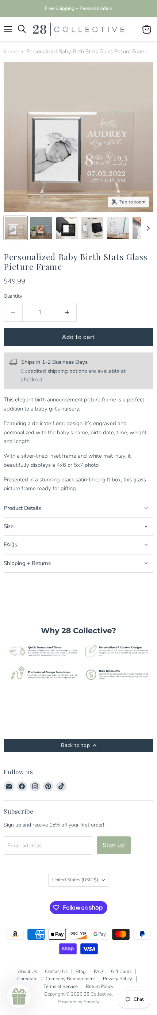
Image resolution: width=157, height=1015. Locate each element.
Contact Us (56, 971)
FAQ (98, 971)
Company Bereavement (70, 979)
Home (11, 52)
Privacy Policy (117, 979)
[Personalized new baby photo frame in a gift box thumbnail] (66, 228)
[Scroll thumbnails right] (147, 228)
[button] (19, 996)
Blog (81, 971)
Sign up (114, 845)
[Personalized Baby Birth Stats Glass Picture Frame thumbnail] (15, 228)
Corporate (27, 979)
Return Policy (100, 986)
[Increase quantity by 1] (67, 312)
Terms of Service (60, 986)
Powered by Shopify (78, 1002)
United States (75, 880)
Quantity (13, 296)
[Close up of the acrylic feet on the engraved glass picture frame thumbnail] (118, 228)
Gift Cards (121, 971)
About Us (27, 971)
